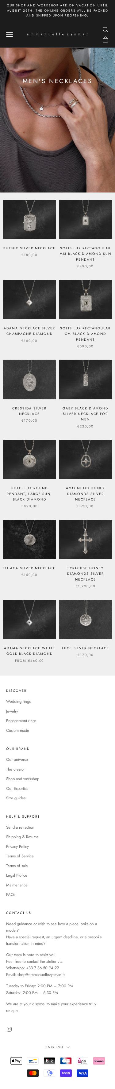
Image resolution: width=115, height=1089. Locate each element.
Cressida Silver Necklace (29, 411)
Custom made (17, 730)
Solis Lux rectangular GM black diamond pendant (85, 334)
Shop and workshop (22, 779)
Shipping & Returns (22, 837)
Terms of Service (20, 856)
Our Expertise (17, 788)
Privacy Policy (17, 846)
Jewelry (12, 711)
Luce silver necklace (85, 648)
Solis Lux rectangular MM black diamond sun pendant (85, 254)
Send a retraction (20, 827)
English (54, 1047)
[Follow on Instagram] (9, 1029)
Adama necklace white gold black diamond (29, 651)
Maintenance (17, 885)
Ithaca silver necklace (29, 568)
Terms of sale (17, 866)
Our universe (17, 759)
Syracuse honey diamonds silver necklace (85, 574)
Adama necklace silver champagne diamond (29, 331)
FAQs (10, 894)
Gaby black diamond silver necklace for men (85, 414)
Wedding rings (18, 701)
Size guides (15, 798)
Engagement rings (21, 721)
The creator (15, 769)
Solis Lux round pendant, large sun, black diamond (29, 494)
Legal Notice (16, 875)
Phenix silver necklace (29, 248)
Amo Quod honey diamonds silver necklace (85, 494)
